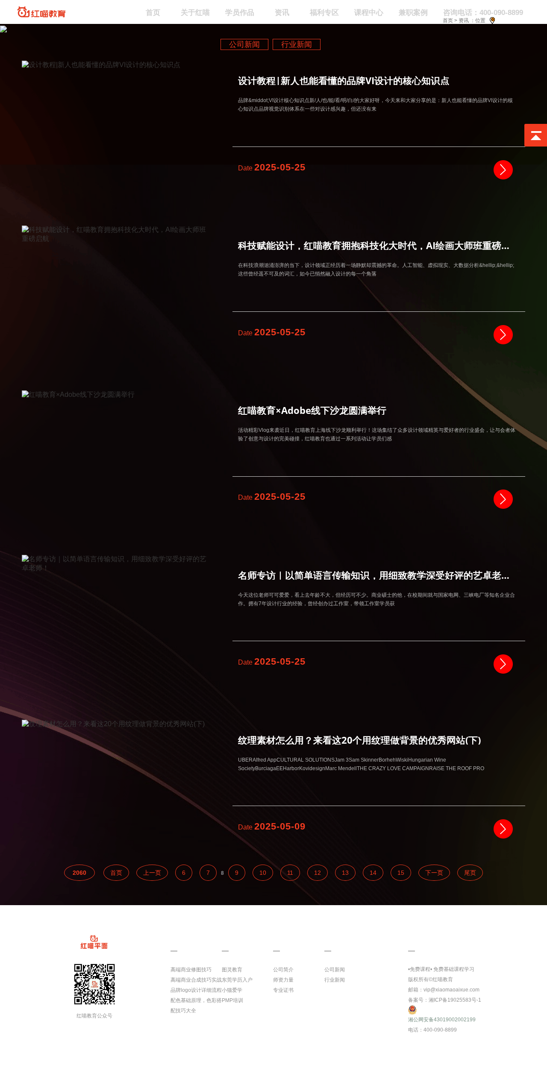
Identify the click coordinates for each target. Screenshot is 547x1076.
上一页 (152, 872)
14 (373, 872)
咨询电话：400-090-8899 (483, 13)
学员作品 (239, 13)
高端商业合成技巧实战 (196, 980)
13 (345, 872)
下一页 (434, 872)
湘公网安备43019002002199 (442, 1020)
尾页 (470, 872)
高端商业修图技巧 (191, 970)
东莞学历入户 (237, 980)
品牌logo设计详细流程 (196, 990)
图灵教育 (232, 970)
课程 (177, 938)
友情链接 (235, 938)
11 (290, 872)
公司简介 (283, 970)
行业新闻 (296, 44)
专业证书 (283, 990)
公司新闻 (244, 44)
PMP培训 (232, 1000)
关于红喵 (195, 13)
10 (262, 872)
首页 (448, 20)
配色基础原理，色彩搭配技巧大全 (196, 1005)
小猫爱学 (232, 990)
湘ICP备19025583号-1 (455, 1000)
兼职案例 (413, 13)
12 (317, 872)
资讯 (282, 13)
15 (400, 872)
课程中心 (368, 13)
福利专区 (324, 13)
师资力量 (283, 980)
